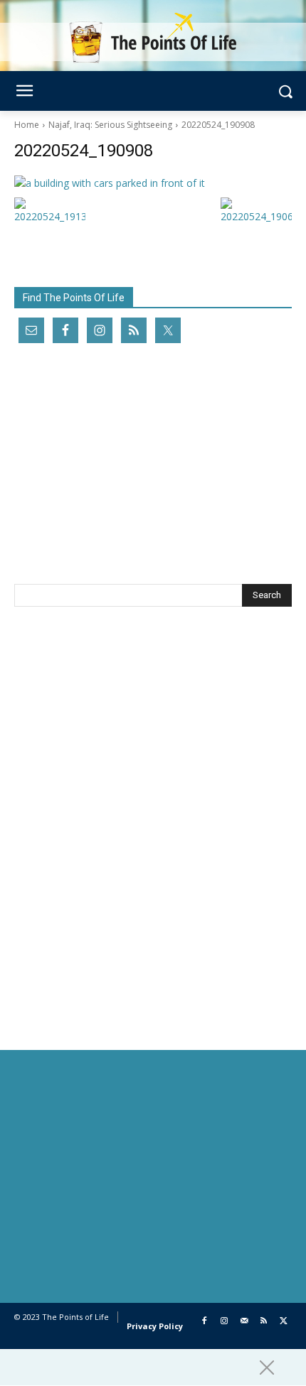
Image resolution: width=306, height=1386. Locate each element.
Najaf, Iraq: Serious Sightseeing (110, 125)
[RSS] (263, 1322)
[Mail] (244, 1322)
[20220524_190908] (153, 182)
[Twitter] (283, 1322)
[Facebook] (204, 1322)
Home (26, 125)
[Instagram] (224, 1322)
